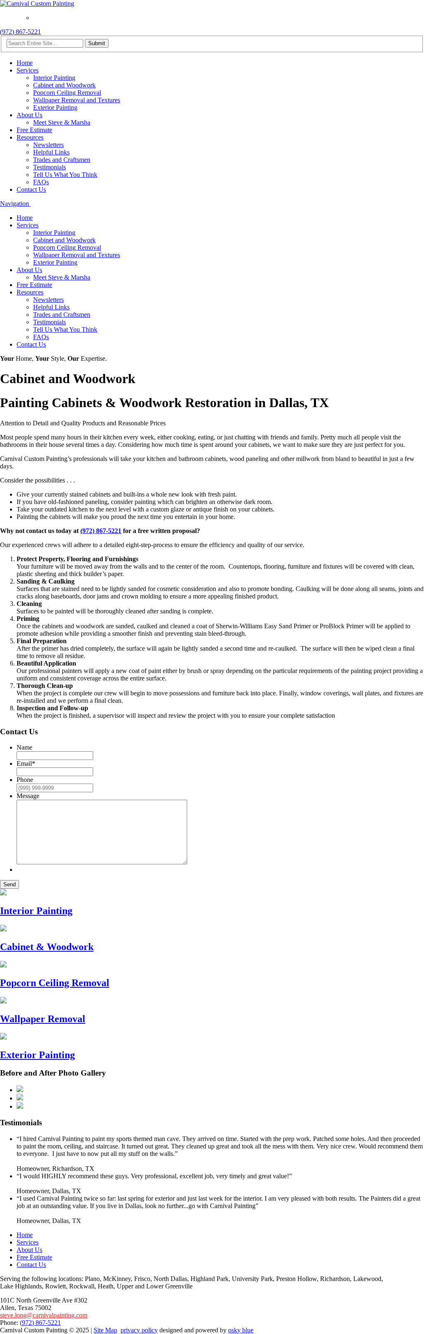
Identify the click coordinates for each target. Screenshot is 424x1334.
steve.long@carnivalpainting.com (43, 1315)
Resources (30, 137)
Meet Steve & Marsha (61, 122)
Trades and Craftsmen (61, 159)
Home (25, 62)
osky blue (240, 1330)
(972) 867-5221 (20, 31)
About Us (29, 114)
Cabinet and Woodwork (64, 85)
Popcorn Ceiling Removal (67, 92)
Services (28, 70)
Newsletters (48, 144)
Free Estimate (34, 129)
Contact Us (31, 189)
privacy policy (139, 1330)
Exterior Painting (55, 107)
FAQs (41, 182)
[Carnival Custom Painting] (37, 3)
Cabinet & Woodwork (47, 946)
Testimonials (49, 167)
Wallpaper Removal (42, 1018)
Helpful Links (51, 152)
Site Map (105, 1330)
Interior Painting (54, 77)
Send (9, 884)
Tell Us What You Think (65, 174)
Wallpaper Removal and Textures (76, 100)
